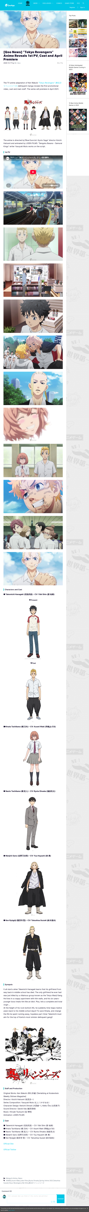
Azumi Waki (15, 1180)
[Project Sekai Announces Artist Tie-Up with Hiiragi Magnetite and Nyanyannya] (73, 34)
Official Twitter (9, 1149)
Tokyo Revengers (15, 1183)
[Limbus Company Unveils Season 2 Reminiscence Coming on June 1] (82, 24)
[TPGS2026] (28, 3)
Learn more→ (11, 1210)
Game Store (69, 3)
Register (72, 7)
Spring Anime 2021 (46, 1180)
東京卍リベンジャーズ (36, 1183)
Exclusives (47, 3)
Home (20, 3)
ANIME (8, 1180)
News (35, 3)
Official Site (8, 1144)
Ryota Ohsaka (34, 1180)
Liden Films (24, 1180)
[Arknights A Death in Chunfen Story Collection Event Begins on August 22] (73, 24)
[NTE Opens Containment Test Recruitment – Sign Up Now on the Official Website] (82, 53)
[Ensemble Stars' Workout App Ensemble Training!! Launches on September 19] (82, 34)
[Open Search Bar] (83, 3)
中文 (78, 3)
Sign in (82, 7)
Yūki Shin (25, 1183)
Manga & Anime (11, 1178)
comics (59, 3)
